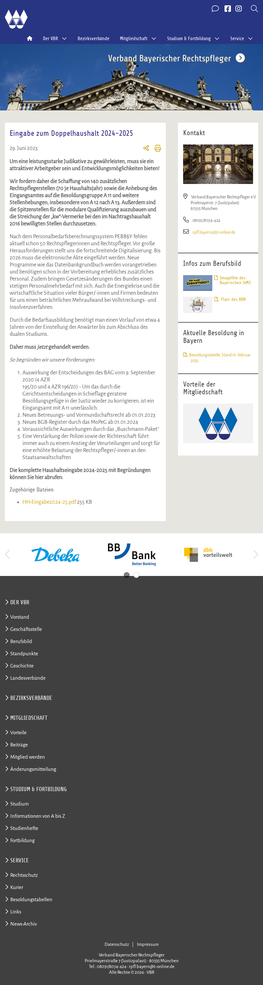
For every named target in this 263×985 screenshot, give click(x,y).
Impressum (148, 944)
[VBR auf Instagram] (238, 9)
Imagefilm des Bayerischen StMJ (235, 280)
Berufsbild (21, 641)
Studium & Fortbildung (38, 789)
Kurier (16, 887)
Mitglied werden (27, 757)
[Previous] (8, 554)
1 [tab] (127, 575)
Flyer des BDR (233, 299)
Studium (19, 803)
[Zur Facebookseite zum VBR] (228, 9)
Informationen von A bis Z (37, 816)
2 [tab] (136, 575)
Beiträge (19, 744)
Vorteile (18, 732)
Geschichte (22, 665)
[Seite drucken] (155, 149)
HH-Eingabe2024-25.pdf (49, 502)
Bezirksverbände (93, 38)
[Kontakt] (216, 9)
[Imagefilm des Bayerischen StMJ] (197, 282)
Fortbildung (22, 840)
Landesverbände (28, 678)
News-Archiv (23, 924)
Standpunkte (24, 653)
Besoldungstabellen (31, 899)
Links (15, 911)
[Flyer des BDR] (197, 304)
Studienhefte (24, 828)
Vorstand (19, 617)
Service (19, 860)
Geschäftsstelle (26, 629)
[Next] (255, 554)
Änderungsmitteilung (33, 769)
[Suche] (254, 9)
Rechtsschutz (24, 875)
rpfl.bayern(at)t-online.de (213, 232)
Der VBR (19, 602)
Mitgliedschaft (28, 718)
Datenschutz (117, 944)
